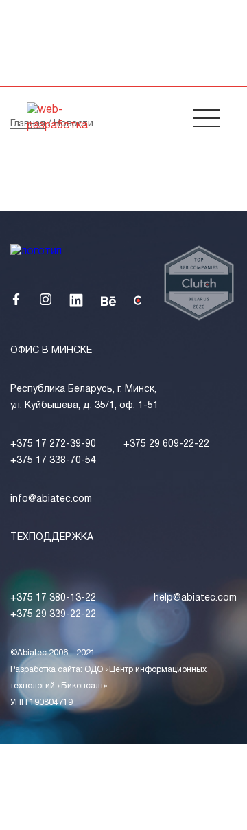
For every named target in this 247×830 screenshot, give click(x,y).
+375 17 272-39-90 (53, 444)
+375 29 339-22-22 (53, 614)
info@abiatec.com (51, 499)
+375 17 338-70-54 (53, 460)
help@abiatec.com (195, 598)
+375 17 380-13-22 (53, 598)
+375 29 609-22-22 (166, 444)
